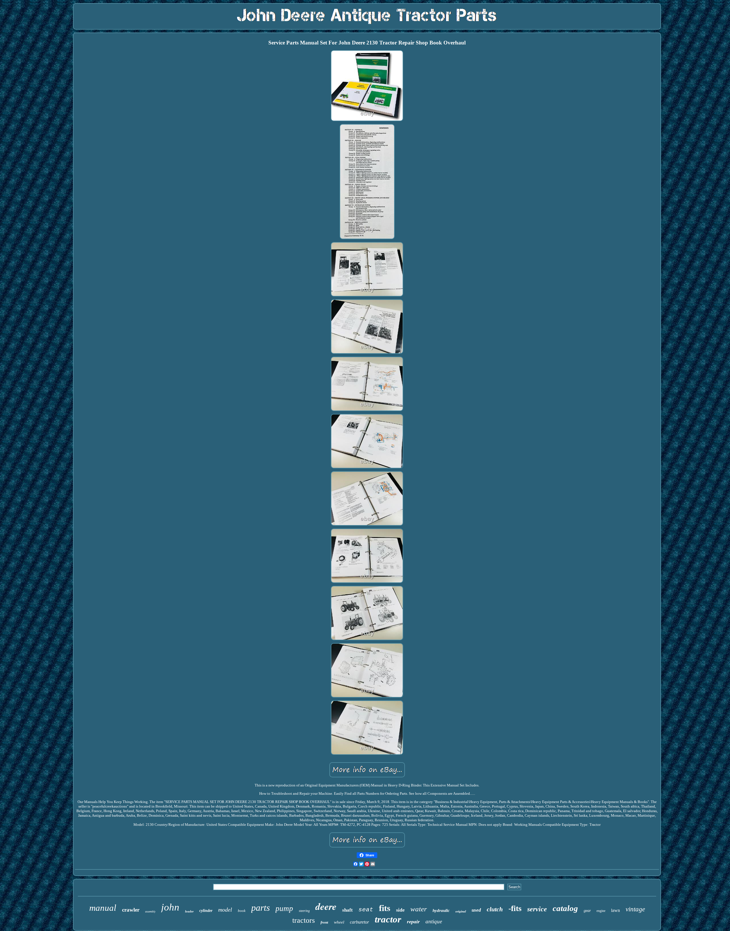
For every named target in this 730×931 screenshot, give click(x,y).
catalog (565, 908)
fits (384, 908)
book (242, 910)
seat (365, 909)
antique (433, 921)
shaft (347, 910)
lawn (615, 910)
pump (284, 908)
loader (189, 911)
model (225, 909)
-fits (515, 908)
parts (260, 907)
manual (102, 908)
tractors (303, 920)
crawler (130, 910)
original (460, 911)
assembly (150, 911)
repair (413, 921)
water (418, 909)
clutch (495, 909)
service (537, 909)
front (324, 922)
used (476, 910)
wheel (339, 922)
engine (601, 911)
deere (325, 906)
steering (304, 911)
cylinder (205, 910)
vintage (635, 909)
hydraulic (441, 910)
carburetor (359, 922)
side (400, 910)
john (170, 907)
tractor (388, 919)
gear (587, 910)
